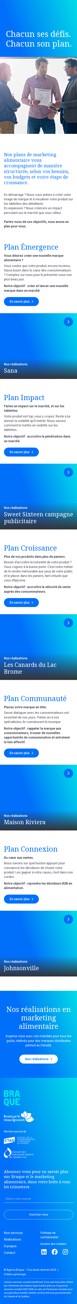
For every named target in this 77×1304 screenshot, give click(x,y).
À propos (10, 1246)
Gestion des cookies (53, 1244)
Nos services (13, 1233)
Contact (9, 1253)
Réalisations (12, 1239)
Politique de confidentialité (49, 1235)
